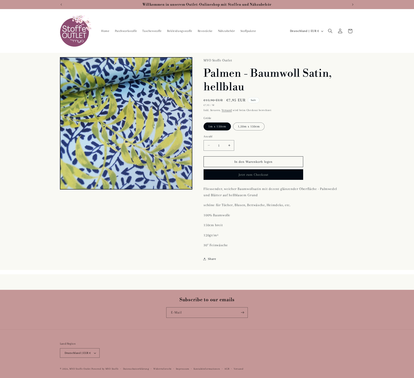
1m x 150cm (217, 126)
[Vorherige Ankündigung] (61, 4)
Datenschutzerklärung (136, 368)
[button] (330, 31)
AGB (226, 368)
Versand (227, 110)
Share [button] (212, 258)
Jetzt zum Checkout (253, 175)
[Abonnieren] (243, 312)
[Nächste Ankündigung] (353, 4)
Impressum (182, 368)
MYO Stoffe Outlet (80, 368)
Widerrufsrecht (162, 368)
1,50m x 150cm (249, 126)
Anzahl (208, 136)
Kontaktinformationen (207, 368)
